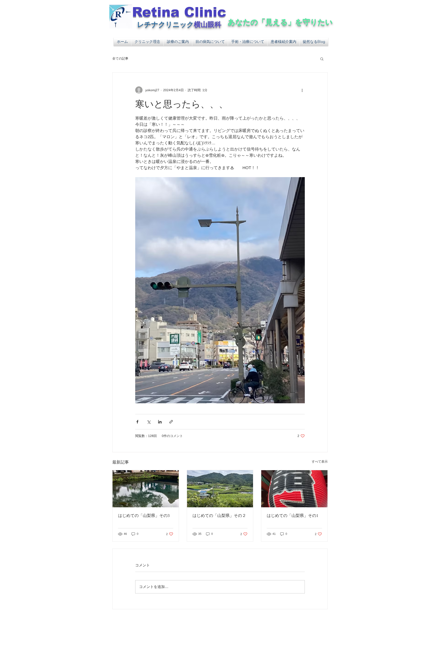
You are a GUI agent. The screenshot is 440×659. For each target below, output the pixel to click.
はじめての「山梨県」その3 (144, 515)
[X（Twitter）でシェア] (148, 422)
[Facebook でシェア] (137, 422)
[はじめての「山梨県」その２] (220, 488)
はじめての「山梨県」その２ (219, 515)
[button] (322, 58)
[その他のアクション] (302, 90)
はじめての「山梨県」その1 (292, 515)
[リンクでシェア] (171, 422)
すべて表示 (320, 461)
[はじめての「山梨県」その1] (294, 488)
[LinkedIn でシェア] (160, 422)
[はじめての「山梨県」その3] (146, 488)
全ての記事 (120, 58)
